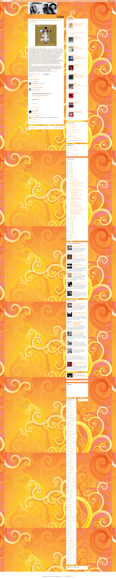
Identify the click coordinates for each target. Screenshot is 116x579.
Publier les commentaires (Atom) (48, 131)
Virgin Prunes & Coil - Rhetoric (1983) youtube (76, 195)
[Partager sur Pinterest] (48, 74)
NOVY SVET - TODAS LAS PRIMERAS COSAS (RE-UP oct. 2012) (79, 256)
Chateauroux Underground (70, 418)
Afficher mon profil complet (79, 376)
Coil (68, 422)
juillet (71, 221)
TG (68, 551)
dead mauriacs (70, 433)
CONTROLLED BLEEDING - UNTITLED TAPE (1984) (76, 213)
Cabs (68, 413)
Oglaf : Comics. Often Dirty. (73, 150)
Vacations (69, 555)
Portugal (69, 516)
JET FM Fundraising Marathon (73, 355)
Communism (70, 424)
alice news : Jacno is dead (75, 207)
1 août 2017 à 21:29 (36, 119)
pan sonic (69, 502)
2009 (70, 176)
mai (71, 225)
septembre (72, 218)
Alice (68, 402)
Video (68, 558)
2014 (70, 167)
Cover (34, 75)
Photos (68, 504)
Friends (68, 451)
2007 (70, 236)
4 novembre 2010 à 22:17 (37, 107)
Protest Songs (70, 520)
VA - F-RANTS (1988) (74, 181)
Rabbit (68, 526)
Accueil (46, 127)
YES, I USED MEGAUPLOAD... (79, 349)
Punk (68, 524)
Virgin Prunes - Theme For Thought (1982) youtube (75, 189)
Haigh (68, 463)
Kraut (68, 474)
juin (71, 223)
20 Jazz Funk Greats (71, 147)
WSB (68, 562)
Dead (68, 431)
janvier (71, 232)
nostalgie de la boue (73, 36)
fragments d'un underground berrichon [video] (79, 246)
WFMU (68, 560)
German (69, 461)
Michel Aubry (70, 134)
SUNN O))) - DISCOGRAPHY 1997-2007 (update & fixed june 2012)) (79, 313)
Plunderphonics (70, 506)
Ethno (68, 439)
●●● (69, 31)
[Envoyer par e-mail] (43, 74)
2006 (70, 238)
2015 (70, 165)
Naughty (69, 491)
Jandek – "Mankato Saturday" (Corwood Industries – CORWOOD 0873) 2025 (79, 24)
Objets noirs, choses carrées (75, 111)
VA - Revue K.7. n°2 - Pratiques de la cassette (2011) (79, 283)
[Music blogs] (82, 399)
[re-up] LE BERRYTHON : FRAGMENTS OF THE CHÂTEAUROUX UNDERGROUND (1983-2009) (79, 323)
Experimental (70, 442)
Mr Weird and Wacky (73, 64)
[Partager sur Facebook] (47, 74)
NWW (68, 498)
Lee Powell (34, 115)
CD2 (55, 71)
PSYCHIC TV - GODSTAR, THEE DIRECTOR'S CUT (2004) (77, 210)
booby (33, 81)
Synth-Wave (69, 547)
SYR (68, 549)
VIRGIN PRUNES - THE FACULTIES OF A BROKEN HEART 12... (76, 199)
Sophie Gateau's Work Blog (73, 132)
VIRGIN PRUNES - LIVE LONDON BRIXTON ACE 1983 (77, 183)
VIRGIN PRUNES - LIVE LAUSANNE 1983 (75, 192)
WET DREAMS (72, 55)
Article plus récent (33, 127)
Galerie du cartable (71, 127)
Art (67, 404)
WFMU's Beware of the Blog (73, 154)
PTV (36, 75)
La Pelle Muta (72, 46)
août (71, 219)
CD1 (52, 71)
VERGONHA (75, 291)
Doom (68, 435)
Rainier (68, 529)
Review (68, 531)
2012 (70, 170)
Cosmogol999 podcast (72, 125)
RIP (68, 535)
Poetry (68, 509)
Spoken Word (70, 545)
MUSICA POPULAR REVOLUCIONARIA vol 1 (78, 274)
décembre (72, 177)
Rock (68, 537)
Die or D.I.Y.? (71, 22)
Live (68, 476)
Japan (68, 472)
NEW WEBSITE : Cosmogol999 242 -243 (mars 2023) (79, 85)
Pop (68, 514)
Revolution (69, 533)
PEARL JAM (76, 103)
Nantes (68, 489)
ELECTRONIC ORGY (73, 74)
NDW (68, 493)
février (71, 230)
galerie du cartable (71, 453)
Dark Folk (69, 429)
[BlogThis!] (44, 74)
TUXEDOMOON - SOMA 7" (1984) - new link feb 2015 (76, 205)
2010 (70, 174)
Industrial (69, 467)
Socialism (69, 543)
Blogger (72, 576)
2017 (70, 161)
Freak (68, 446)
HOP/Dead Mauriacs (71, 136)
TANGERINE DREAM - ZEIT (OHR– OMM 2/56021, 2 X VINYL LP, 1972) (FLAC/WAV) (79, 76)
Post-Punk (69, 518)
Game (68, 457)
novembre (72, 179)
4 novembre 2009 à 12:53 (37, 85)
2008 (70, 235)
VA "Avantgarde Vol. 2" (78, 93)
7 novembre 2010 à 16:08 (37, 113)
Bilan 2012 (75, 341)
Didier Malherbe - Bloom (78, 112)
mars (71, 229)
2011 (70, 172)
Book (68, 408)
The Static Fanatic (73, 92)
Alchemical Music (35, 87)
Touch (68, 553)
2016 (70, 163)
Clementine (69, 420)
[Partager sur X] (46, 74)
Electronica (69, 437)
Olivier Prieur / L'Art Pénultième (73, 138)
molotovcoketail (63, 576)
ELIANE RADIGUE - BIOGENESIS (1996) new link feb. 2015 (79, 265)
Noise (68, 495)
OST (68, 500)
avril (71, 227)
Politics (68, 512)
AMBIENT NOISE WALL (74, 102)
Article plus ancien (58, 127)
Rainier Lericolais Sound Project (74, 129)
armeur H (34, 110)
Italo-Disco (69, 470)
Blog (68, 406)
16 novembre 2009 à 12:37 (37, 96)
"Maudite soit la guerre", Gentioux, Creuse (75, 202)
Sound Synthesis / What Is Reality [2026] (77, 32)
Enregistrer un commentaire (36, 121)
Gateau (68, 459)
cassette (69, 415)
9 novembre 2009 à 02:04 (37, 90)
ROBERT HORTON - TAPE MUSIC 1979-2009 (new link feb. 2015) (80, 363)
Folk (68, 444)
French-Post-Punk (71, 448)
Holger (68, 465)
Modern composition (69, 481)
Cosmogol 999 (72, 83)
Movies (68, 484)
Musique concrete (71, 486)
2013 (70, 168)
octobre (71, 216)
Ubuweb (69, 152)
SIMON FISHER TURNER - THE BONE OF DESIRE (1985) (79, 332)
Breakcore (69, 411)
